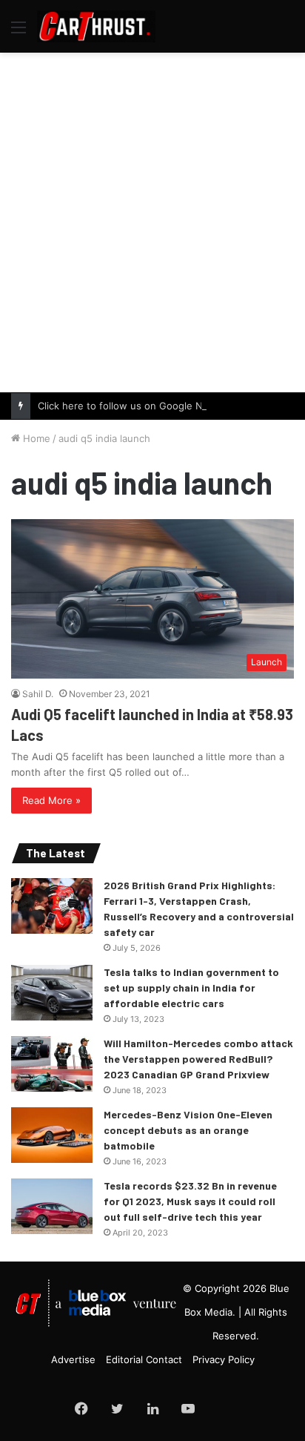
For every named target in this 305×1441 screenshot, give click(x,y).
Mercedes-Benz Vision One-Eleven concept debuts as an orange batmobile (188, 1130)
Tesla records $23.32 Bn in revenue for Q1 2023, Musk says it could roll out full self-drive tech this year (190, 1201)
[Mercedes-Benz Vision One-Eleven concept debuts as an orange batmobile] (52, 1135)
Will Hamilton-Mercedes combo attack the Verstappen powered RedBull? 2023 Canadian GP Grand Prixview (198, 1059)
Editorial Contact (144, 1359)
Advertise (73, 1359)
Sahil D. (37, 693)
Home (35, 438)
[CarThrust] (96, 26)
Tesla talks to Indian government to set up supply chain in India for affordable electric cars (191, 987)
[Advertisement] (152, 220)
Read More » (51, 800)
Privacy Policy (223, 1359)
